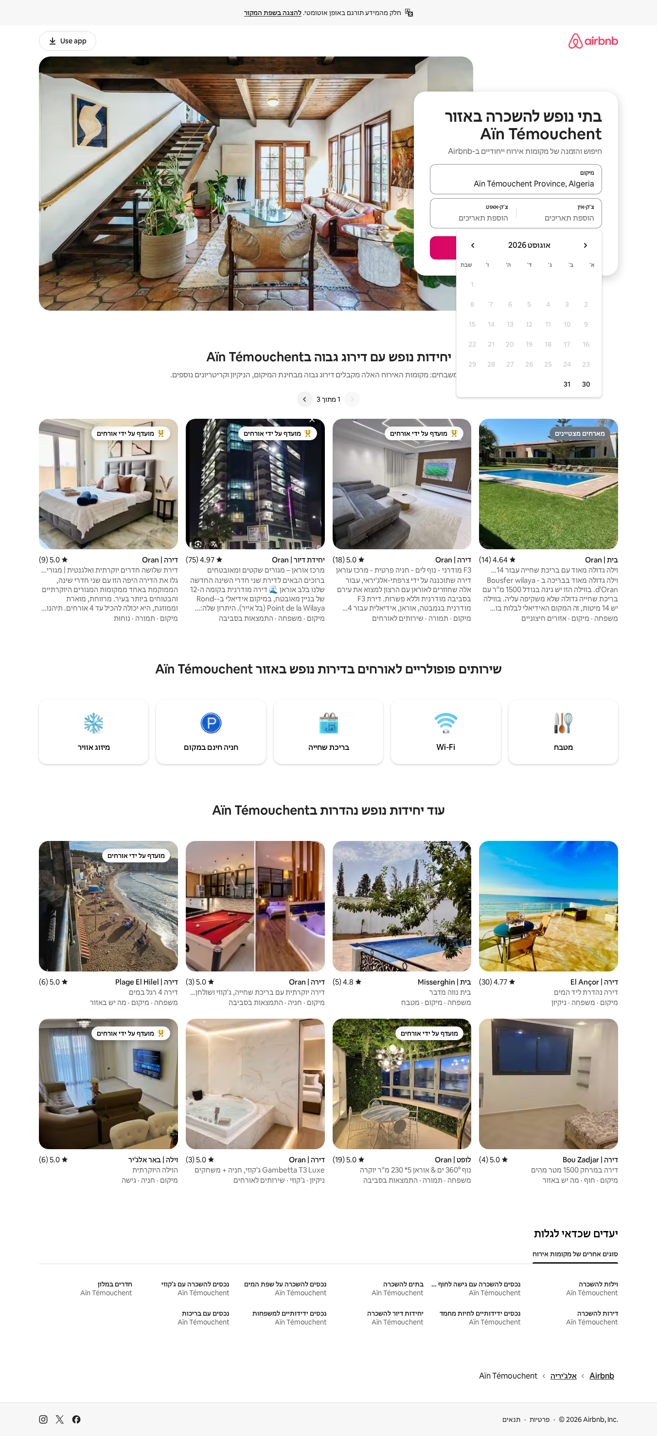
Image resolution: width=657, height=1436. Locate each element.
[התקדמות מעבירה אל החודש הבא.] (473, 245)
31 (567, 384)
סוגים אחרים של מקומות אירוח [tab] (575, 1254)
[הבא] (305, 399)
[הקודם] (352, 399)
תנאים (511, 1419)
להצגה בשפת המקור (273, 12)
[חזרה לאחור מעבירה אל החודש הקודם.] (585, 245)
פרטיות (540, 1419)
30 (586, 384)
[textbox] (559, 218)
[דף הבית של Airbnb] (593, 40)
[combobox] (516, 183)
